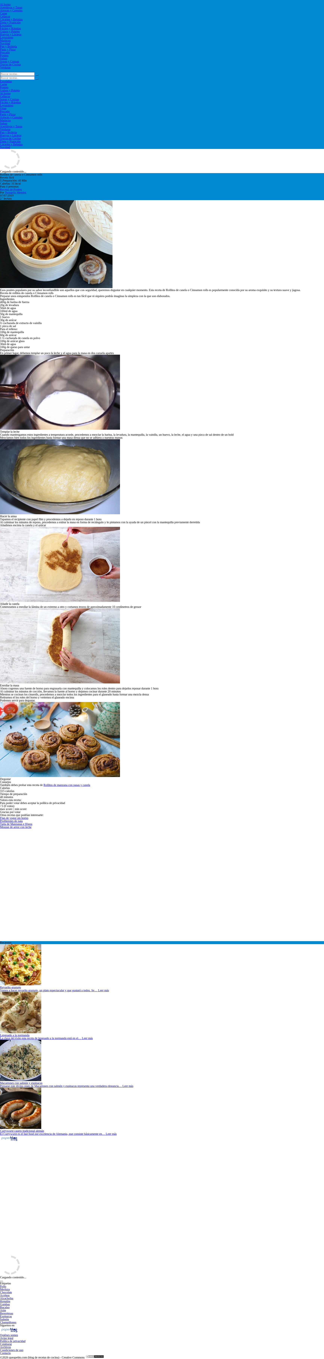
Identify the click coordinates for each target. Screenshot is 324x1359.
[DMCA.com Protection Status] (94, 1357)
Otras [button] (3, 108)
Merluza (5, 1289)
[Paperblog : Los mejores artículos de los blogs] (9, 1140)
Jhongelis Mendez (15, 192)
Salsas (3, 58)
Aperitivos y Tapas (11, 7)
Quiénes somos (9, 1335)
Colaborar (6, 1344)
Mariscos (5, 40)
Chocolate (6, 1292)
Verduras (5, 67)
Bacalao (5, 1307)
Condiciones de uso (11, 1350)
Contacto (5, 1353)
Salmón (4, 1319)
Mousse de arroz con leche (16, 827)
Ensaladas (6, 25)
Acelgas (5, 1295)
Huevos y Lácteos (10, 34)
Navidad (5, 43)
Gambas (5, 1304)
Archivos (5, 1347)
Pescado (5, 52)
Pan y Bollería (8, 46)
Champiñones (8, 1322)
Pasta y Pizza (8, 49)
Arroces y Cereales (11, 10)
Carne (3, 13)
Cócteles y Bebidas (11, 19)
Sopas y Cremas (9, 61)
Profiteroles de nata (11, 821)
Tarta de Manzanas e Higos (16, 824)
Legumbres (6, 37)
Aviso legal (6, 1338)
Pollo (3, 1286)
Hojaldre (5, 1301)
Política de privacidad (13, 1341)
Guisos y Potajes (10, 31)
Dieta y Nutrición (10, 22)
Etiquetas (5, 1283)
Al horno (5, 4)
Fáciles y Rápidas (10, 28)
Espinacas (6, 1316)
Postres (4, 55)
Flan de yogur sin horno (14, 818)
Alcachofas (6, 1298)
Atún (3, 1310)
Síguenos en (7, 1325)
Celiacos (5, 16)
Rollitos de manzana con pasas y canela (67, 785)
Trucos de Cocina (10, 64)
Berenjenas (6, 1313)
